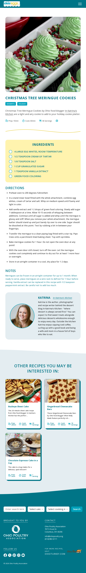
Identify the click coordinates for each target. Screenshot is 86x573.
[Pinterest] (14, 555)
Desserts (11, 104)
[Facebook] (5, 555)
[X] (9, 555)
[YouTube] (23, 555)
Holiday (22, 104)
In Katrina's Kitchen (62, 297)
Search (77, 509)
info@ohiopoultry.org (54, 536)
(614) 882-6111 (51, 539)
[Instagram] (18, 555)
